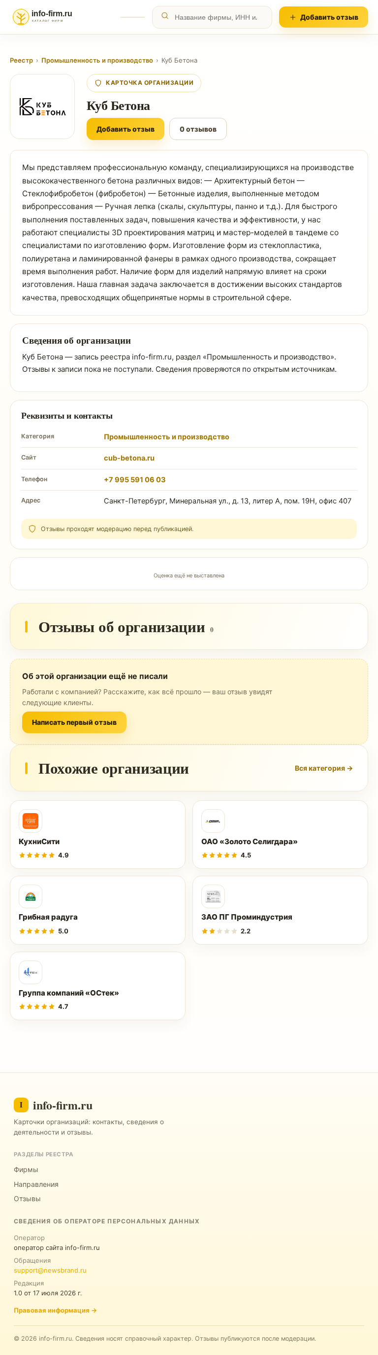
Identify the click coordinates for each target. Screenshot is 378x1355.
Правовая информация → (55, 1310)
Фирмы (26, 1169)
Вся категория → (324, 768)
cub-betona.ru (129, 458)
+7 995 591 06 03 (135, 479)
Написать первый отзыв (74, 722)
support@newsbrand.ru (50, 1270)
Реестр (21, 60)
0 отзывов (198, 129)
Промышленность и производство (97, 60)
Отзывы (27, 1198)
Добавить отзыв (329, 17)
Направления (36, 1184)
